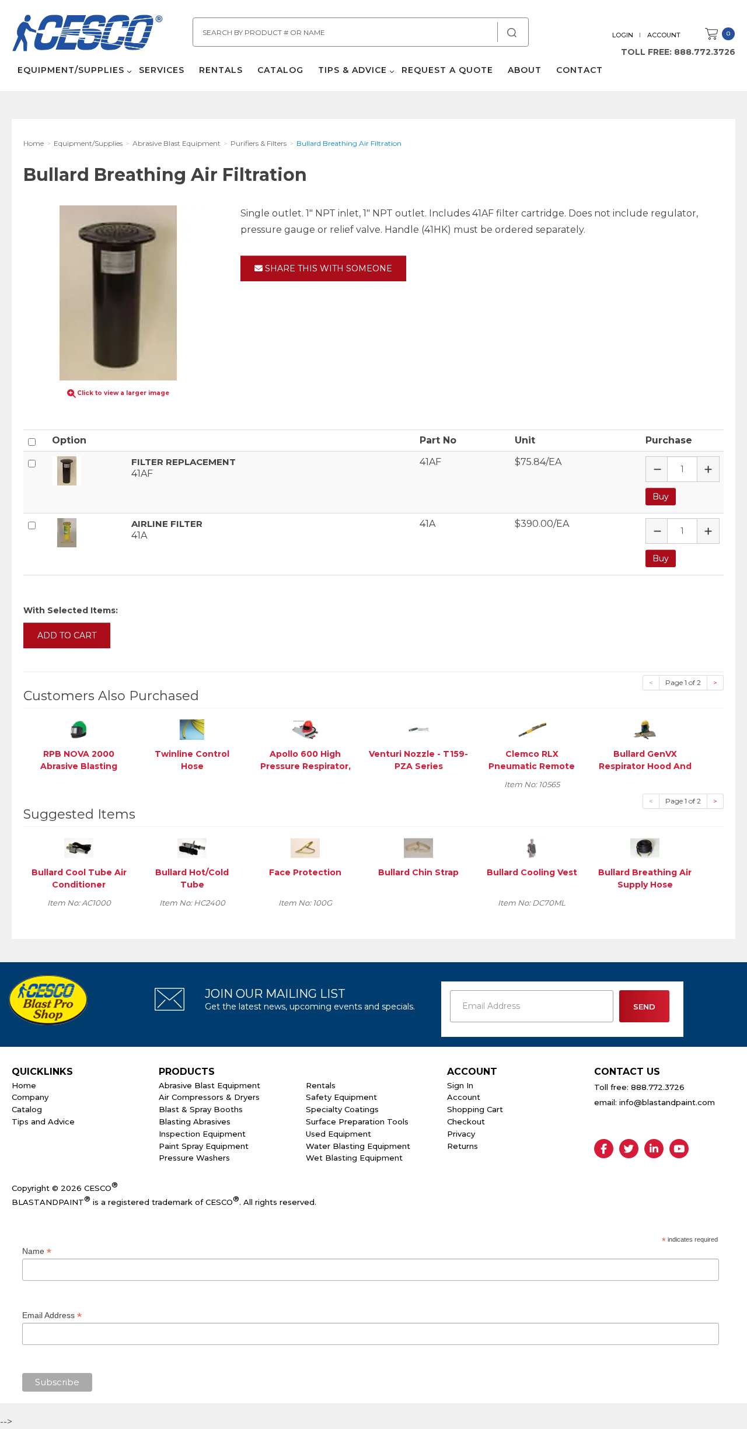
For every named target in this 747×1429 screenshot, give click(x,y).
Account (663, 35)
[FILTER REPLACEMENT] (87, 470)
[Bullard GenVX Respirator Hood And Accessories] (645, 729)
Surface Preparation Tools (357, 1121)
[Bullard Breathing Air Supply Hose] (645, 847)
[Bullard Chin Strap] (418, 847)
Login (622, 35)
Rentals (221, 70)
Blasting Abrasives (195, 1121)
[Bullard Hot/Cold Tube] (192, 847)
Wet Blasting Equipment (354, 1157)
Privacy (461, 1133)
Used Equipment (338, 1133)
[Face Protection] (305, 847)
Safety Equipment (341, 1097)
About (525, 70)
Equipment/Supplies (71, 70)
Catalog (280, 70)
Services (161, 70)
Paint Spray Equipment (204, 1146)
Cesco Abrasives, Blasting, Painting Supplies (87, 34)
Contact (579, 70)
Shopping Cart (475, 1109)
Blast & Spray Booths (201, 1109)
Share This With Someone (327, 268)
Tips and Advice (43, 1121)
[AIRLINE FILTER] (87, 532)
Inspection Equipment (202, 1133)
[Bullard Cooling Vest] (532, 847)
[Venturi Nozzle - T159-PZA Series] (418, 729)
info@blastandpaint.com (667, 1102)
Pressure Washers (194, 1157)
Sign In (460, 1085)
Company (30, 1097)
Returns (462, 1146)
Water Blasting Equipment (358, 1146)
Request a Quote (447, 70)
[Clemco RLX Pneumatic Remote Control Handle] (532, 729)
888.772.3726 (704, 52)
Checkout (466, 1121)
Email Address (52, 1315)
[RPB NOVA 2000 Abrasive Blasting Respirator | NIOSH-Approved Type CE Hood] (79, 729)
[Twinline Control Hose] (192, 729)
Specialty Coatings (342, 1109)
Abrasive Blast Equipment (209, 1085)
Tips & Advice (352, 70)
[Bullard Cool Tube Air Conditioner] (79, 847)
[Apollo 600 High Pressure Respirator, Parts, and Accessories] (305, 729)
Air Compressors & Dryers (209, 1097)
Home (24, 1085)
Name (36, 1251)
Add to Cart (66, 635)
